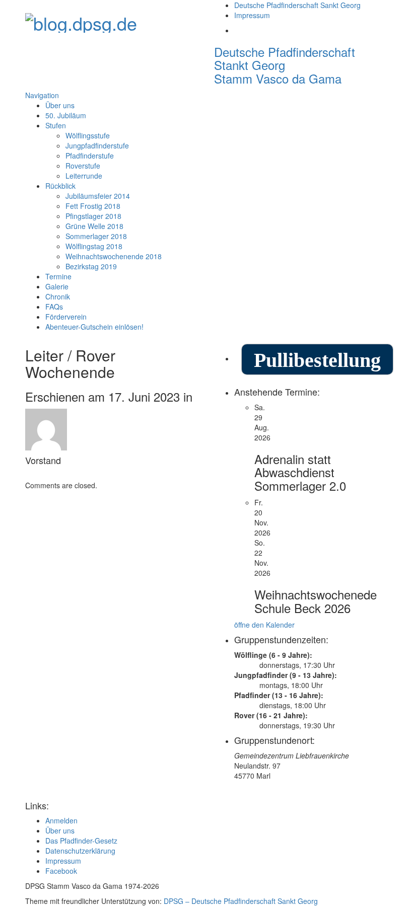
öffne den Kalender (264, 625)
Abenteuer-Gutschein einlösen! (94, 327)
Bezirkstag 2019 (91, 266)
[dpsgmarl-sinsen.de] (81, 20)
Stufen (55, 125)
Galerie (56, 286)
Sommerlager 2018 (96, 236)
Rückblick (60, 186)
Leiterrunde (83, 176)
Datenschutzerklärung (80, 851)
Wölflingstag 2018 (93, 246)
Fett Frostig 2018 (92, 206)
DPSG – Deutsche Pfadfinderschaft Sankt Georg (241, 901)
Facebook (61, 871)
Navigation (42, 95)
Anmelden (61, 820)
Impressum (252, 15)
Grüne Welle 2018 (94, 226)
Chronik (57, 296)
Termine (58, 276)
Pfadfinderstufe (89, 155)
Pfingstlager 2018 (93, 216)
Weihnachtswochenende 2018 (113, 256)
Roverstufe (82, 166)
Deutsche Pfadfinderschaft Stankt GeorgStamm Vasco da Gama (284, 65)
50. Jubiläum (65, 115)
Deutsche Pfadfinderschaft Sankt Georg (297, 5)
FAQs (54, 306)
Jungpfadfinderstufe (97, 145)
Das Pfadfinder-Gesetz (81, 841)
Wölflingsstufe (87, 135)
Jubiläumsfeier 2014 (97, 196)
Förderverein (66, 317)
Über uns (60, 105)
